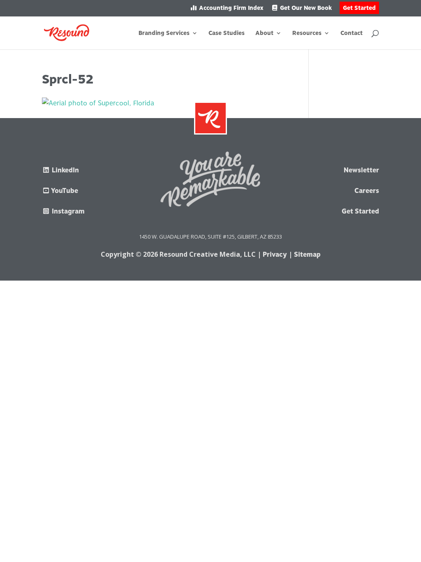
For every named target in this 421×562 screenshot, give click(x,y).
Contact (351, 33)
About (264, 33)
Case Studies (226, 33)
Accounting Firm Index (230, 8)
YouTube (64, 191)
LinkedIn (64, 170)
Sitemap (307, 254)
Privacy (275, 254)
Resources (307, 33)
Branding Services (164, 33)
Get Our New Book (305, 8)
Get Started (359, 8)
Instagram (67, 211)
